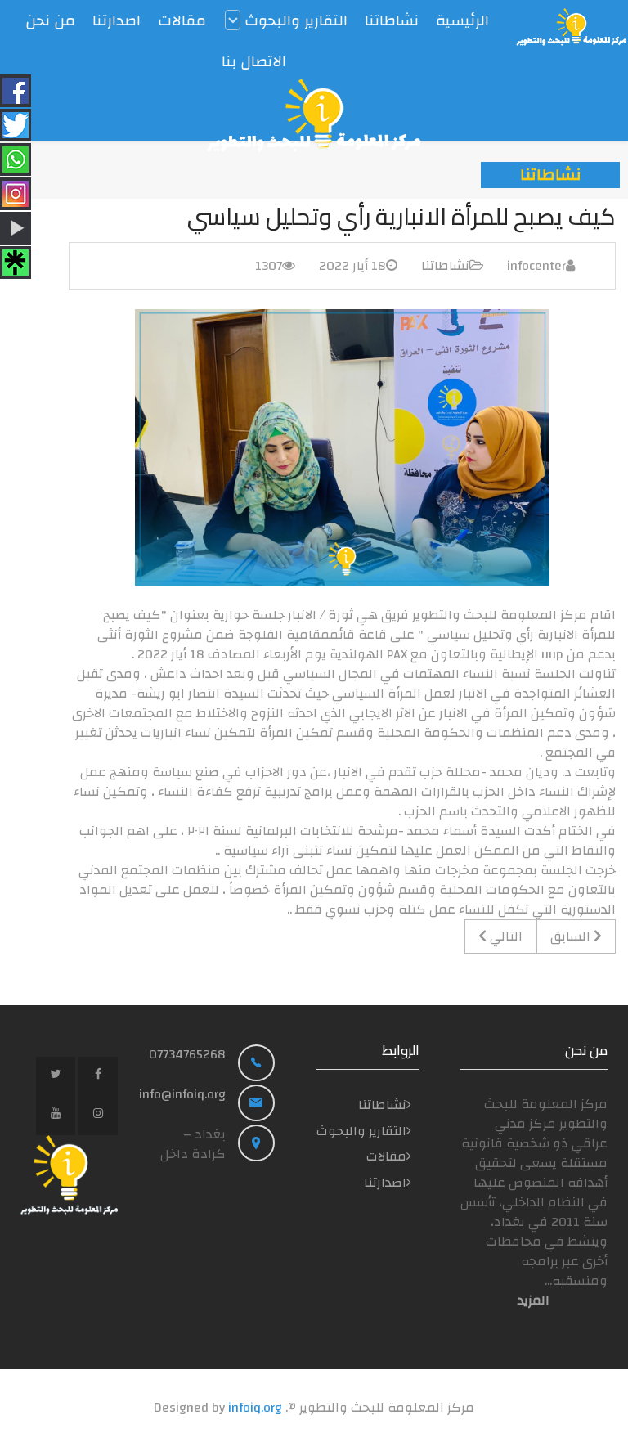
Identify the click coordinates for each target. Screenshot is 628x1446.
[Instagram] (98, 1115)
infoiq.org (255, 1407)
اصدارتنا (385, 1182)
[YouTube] (55, 1115)
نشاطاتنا (445, 266)
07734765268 (187, 1054)
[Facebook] (98, 1076)
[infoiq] (571, 27)
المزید (534, 1300)
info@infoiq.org (182, 1094)
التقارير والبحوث (361, 1131)
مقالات (386, 1156)
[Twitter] (55, 1076)
